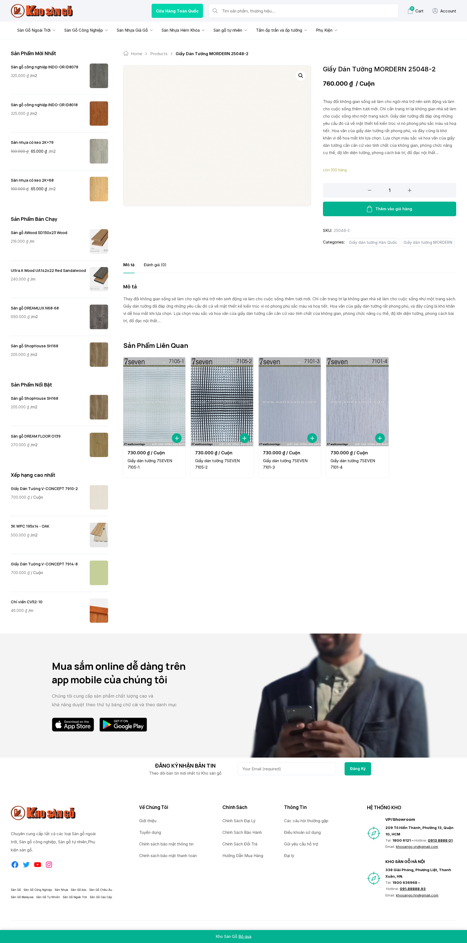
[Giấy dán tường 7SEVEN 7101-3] (290, 401)
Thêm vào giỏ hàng (393, 208)
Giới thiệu (147, 820)
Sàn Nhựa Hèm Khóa (181, 30)
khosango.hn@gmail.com (417, 895)
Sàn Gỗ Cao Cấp (101, 897)
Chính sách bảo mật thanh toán (168, 855)
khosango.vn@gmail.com (417, 846)
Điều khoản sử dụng (302, 832)
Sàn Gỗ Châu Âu (100, 889)
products (159, 53)
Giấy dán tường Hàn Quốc (373, 242)
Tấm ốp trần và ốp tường (279, 30)
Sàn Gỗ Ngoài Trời (34, 30)
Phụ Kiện (324, 30)
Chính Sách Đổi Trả (239, 844)
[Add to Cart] (177, 438)
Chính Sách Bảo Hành (242, 832)
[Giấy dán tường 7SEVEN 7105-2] (222, 401)
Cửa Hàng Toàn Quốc (177, 11)
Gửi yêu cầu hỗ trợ (301, 844)
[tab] (129, 264)
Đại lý (289, 855)
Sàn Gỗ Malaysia (22, 897)
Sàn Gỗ (16, 889)
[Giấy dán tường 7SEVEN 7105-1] (154, 401)
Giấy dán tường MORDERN (427, 242)
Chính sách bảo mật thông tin (166, 844)
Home (136, 53)
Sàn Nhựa (61, 889)
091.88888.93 (413, 889)
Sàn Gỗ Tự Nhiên (48, 897)
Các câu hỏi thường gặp (306, 820)
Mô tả (129, 264)
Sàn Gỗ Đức (78, 889)
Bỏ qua (244, 936)
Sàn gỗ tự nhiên (228, 30)
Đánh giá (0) (155, 264)
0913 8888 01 (440, 840)
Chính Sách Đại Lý (238, 820)
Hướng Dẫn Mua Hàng (242, 855)
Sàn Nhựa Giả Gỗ (132, 30)
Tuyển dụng (150, 832)
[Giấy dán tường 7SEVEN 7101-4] (357, 401)
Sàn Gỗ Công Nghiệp (83, 30)
